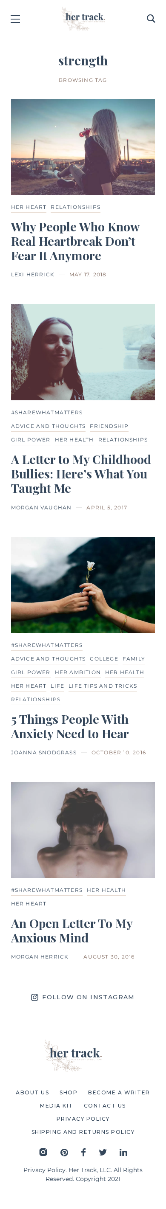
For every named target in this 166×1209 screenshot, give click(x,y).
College (104, 658)
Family (134, 658)
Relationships (75, 207)
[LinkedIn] (123, 1152)
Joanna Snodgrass (44, 752)
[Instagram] (43, 1152)
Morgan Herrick (40, 956)
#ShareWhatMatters (47, 412)
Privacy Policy (44, 1170)
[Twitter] (103, 1152)
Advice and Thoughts (48, 426)
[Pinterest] (64, 1152)
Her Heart (29, 207)
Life (57, 686)
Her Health (74, 439)
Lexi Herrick (32, 274)
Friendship (109, 426)
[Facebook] (83, 1152)
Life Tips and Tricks (103, 686)
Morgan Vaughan (41, 507)
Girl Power (31, 439)
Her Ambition (78, 672)
